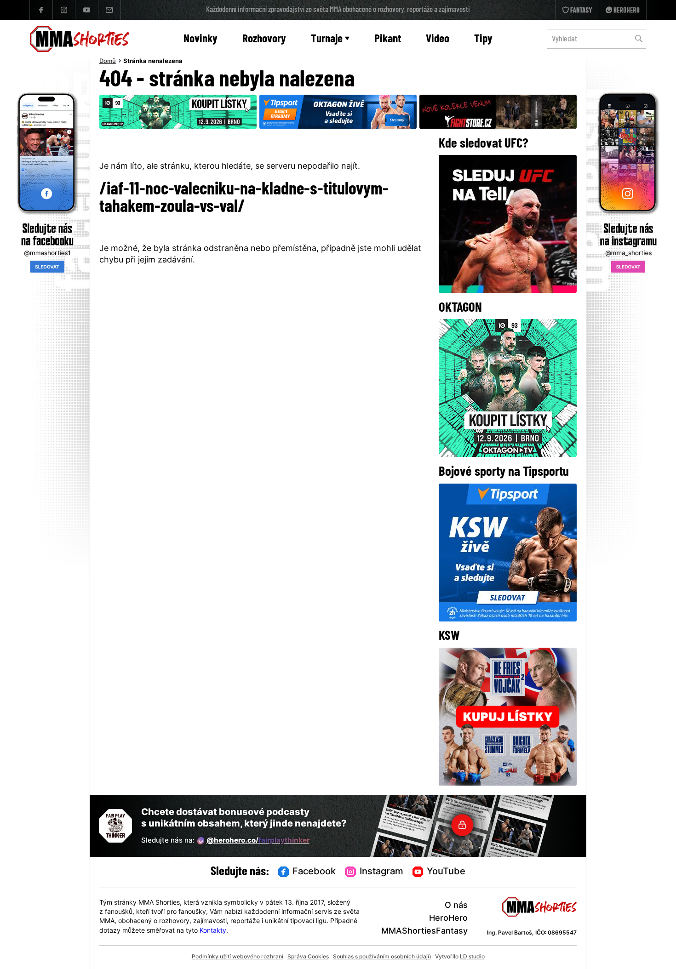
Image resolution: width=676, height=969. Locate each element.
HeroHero (448, 918)
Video (437, 39)
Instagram (381, 872)
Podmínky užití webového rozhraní (237, 957)
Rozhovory (264, 39)
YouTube (446, 872)
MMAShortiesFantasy (424, 931)
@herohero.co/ (257, 841)
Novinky (200, 39)
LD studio (472, 957)
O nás (456, 905)
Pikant (387, 39)
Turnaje (327, 39)
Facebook (314, 872)
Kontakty (213, 931)
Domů (107, 61)
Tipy (483, 39)
